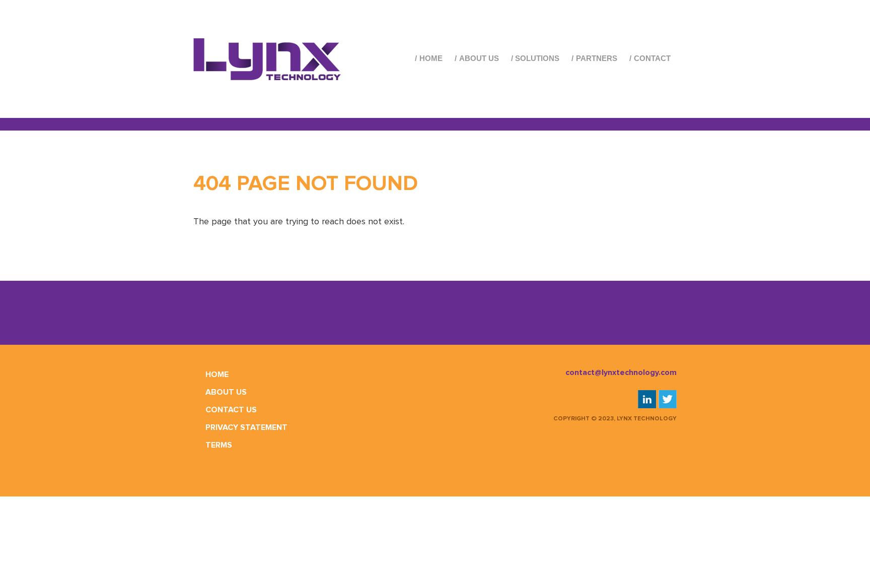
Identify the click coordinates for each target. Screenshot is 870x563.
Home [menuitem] (217, 374)
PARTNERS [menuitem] (596, 58)
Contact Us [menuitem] (231, 410)
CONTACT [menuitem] (652, 58)
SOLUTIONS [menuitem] (537, 58)
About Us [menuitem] (226, 392)
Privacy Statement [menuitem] (246, 427)
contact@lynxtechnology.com (621, 372)
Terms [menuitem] (218, 445)
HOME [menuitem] (431, 58)
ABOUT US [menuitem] (479, 58)
